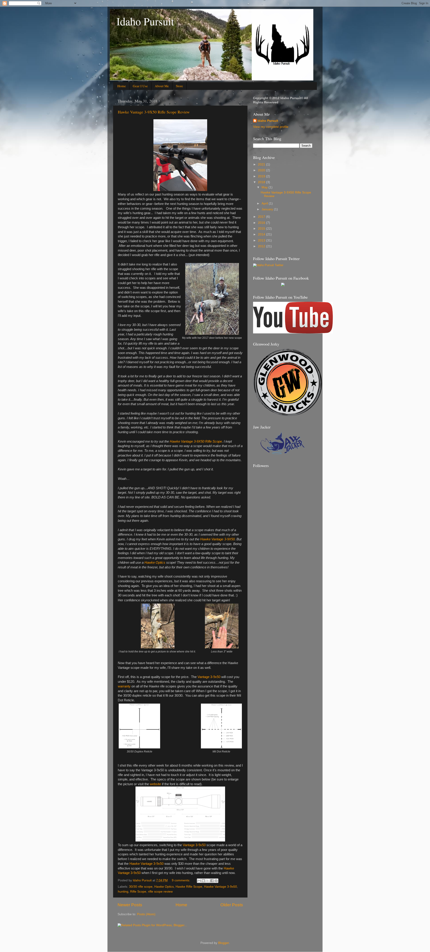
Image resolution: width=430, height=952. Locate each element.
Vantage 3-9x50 (209, 677)
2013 (262, 240)
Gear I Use (140, 86)
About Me (162, 86)
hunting (123, 891)
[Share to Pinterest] (216, 880)
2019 (262, 176)
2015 (262, 228)
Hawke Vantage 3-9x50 (146, 863)
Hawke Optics (154, 562)
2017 (262, 216)
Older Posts (231, 904)
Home (121, 86)
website (155, 784)
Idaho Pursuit (145, 21)
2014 (262, 234)
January (268, 209)
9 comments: (181, 880)
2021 (262, 164)
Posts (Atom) (146, 914)
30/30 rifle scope (141, 886)
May (265, 187)
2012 (262, 246)
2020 (262, 170)
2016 (262, 222)
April (265, 203)
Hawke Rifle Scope (189, 886)
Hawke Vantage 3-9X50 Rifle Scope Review (154, 112)
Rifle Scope (138, 891)
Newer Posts (130, 904)
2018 (262, 182)
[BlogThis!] (203, 880)
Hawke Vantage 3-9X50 (217, 539)
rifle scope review (160, 891)
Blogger (223, 943)
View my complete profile (270, 126)
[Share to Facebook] (212, 880)
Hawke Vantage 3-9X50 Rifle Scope (196, 441)
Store (179, 86)
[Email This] (199, 880)
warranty (124, 686)
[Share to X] (207, 880)
